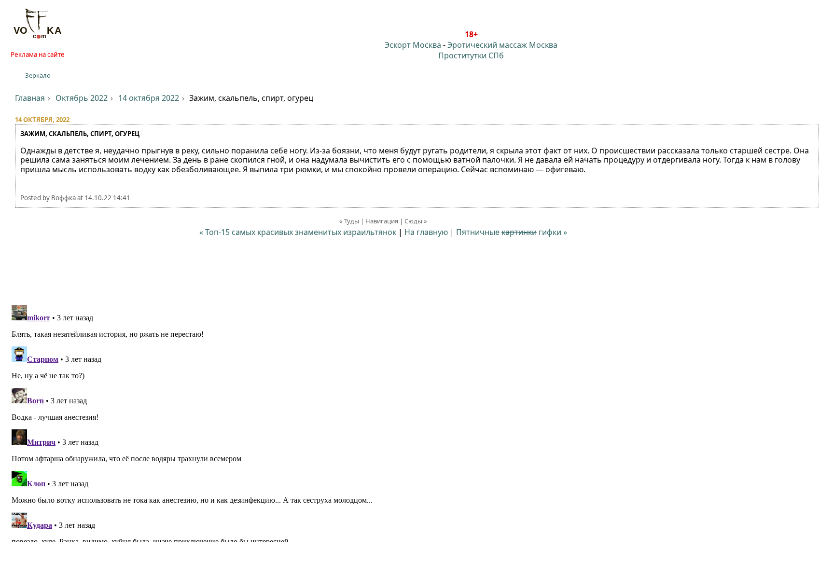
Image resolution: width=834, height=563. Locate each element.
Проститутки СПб (471, 55)
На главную (426, 232)
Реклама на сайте (38, 54)
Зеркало (38, 75)
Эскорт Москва (413, 45)
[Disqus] (417, 421)
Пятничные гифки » (511, 232)
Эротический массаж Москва (502, 45)
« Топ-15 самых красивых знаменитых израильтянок (297, 232)
